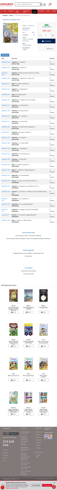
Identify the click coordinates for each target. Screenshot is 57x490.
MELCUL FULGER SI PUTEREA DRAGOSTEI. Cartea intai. (13, 410)
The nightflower (43, 307)
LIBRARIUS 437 (6, 186)
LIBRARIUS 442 (6, 204)
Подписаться (14, 434)
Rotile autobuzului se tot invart (29, 342)
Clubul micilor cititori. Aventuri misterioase (43, 410)
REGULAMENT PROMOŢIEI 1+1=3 (25, 448)
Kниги (11, 15)
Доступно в (50, 48)
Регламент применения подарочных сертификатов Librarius (24, 439)
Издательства (39, 452)
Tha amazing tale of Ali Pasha (28, 308)
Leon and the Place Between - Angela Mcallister (13, 308)
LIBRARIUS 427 (6, 154)
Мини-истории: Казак (13, 375)
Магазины (5, 453)
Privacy (51, 479)
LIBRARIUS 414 (6, 89)
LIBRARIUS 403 (6, 67)
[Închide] (54, 482)
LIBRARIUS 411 (5, 84)
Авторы (38, 448)
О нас (37, 434)
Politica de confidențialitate (12, 488)
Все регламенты (25, 432)
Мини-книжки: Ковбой (43, 376)
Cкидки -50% (38, 456)
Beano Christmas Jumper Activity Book (13, 342)
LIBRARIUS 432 (6, 170)
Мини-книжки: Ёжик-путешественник (43, 342)
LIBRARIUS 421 (5, 121)
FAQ (4, 461)
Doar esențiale (36, 485)
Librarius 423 (5, 132)
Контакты (5, 455)
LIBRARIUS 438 (6, 191)
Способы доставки (26, 467)
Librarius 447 (5, 215)
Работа (5, 458)
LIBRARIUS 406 (6, 62)
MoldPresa (17, 479)
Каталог (38, 445)
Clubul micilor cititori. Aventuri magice (28, 410)
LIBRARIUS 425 (6, 143)
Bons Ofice (25, 30)
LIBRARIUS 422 (6, 127)
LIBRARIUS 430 (6, 164)
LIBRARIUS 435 (6, 175)
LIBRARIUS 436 (6, 181)
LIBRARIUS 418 (6, 111)
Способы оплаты (25, 463)
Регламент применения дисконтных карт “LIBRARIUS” (25, 455)
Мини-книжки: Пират (28, 375)
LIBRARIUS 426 (6, 148)
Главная (5, 15)
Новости (5, 450)
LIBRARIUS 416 (6, 100)
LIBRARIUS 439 (6, 220)
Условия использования (42, 479)
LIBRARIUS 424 (6, 138)
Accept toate (47, 485)
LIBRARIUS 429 (6, 159)
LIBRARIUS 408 (6, 78)
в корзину (47, 41)
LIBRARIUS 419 (5, 116)
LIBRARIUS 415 (6, 94)
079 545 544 (8, 443)
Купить (14, 312)
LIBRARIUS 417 (6, 105)
